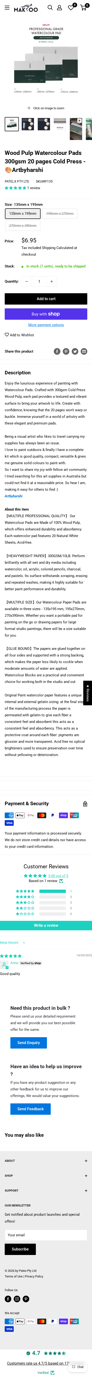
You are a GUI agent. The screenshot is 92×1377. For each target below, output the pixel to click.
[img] (10, 956)
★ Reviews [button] (88, 692)
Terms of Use (14, 1276)
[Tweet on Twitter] (75, 351)
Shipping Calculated (57, 248)
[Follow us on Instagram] (17, 1299)
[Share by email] (84, 351)
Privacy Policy (34, 1276)
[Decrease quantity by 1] (27, 281)
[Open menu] (7, 7)
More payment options (46, 325)
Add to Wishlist (21, 335)
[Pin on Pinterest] (66, 351)
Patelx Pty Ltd (17, 181)
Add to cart (46, 299)
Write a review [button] (46, 925)
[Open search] (50, 7)
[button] (16, 188)
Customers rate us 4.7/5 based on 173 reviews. (46, 1363)
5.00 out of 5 (58, 876)
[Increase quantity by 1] (52, 281)
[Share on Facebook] (57, 351)
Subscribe (20, 1249)
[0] (83, 7)
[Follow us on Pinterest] (26, 1299)
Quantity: (12, 281)
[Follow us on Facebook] (8, 1299)
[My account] (59, 7)
